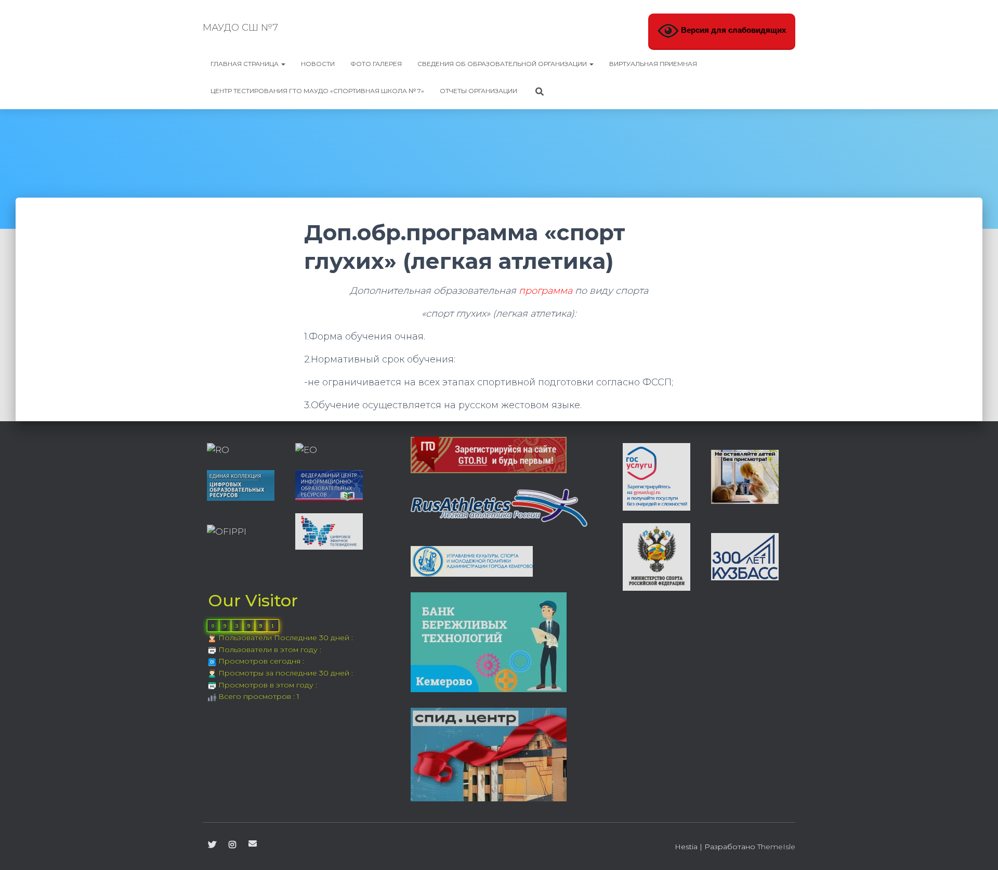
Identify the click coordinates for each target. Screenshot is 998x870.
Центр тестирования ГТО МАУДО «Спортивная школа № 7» (317, 91)
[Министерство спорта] (656, 556)
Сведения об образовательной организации (502, 64)
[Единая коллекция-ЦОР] (240, 484)
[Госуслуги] (656, 476)
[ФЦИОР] (329, 484)
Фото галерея (376, 64)
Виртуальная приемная (653, 64)
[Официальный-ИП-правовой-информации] (226, 531)
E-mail (252, 843)
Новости (318, 64)
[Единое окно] (306, 450)
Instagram (232, 845)
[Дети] (745, 476)
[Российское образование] (218, 450)
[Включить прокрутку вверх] (977, 849)
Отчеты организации (478, 91)
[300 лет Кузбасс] (745, 556)
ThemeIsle (776, 846)
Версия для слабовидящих (732, 30)
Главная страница (245, 64)
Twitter (212, 845)
